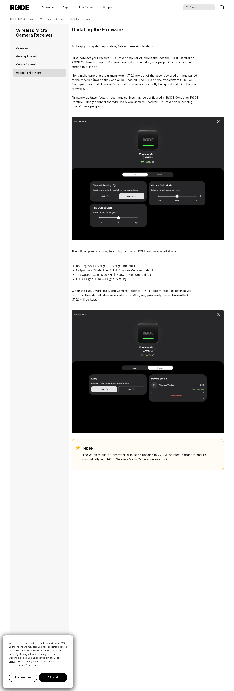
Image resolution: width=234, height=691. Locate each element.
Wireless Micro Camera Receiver (47, 19)
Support (108, 7)
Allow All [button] (53, 677)
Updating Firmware (80, 19)
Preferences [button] (23, 677)
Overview (22, 48)
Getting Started (26, 56)
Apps (66, 7)
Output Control (26, 64)
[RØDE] (19, 7)
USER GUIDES (17, 19)
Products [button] (48, 7)
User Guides (86, 7)
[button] (221, 7)
